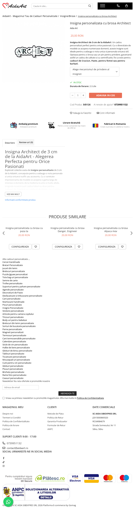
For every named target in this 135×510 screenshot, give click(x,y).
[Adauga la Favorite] (36, 246)
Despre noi (7, 413)
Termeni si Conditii (11, 417)
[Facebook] (3, 458)
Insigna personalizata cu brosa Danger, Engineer (67, 229)
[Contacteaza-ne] (118, 5)
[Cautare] (90, 6)
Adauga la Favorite (81, 112)
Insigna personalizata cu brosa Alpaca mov (111, 229)
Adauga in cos (105, 95)
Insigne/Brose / (68, 16)
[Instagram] (3, 465)
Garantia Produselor (57, 421)
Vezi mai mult (13, 194)
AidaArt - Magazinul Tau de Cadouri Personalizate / (31, 16)
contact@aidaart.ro (17, 448)
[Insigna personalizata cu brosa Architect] (33, 51)
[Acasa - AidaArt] (14, 6)
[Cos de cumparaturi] (126, 5)
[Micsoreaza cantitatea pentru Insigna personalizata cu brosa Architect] (72, 95)
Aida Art (74, 28)
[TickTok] (3, 461)
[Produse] (103, 6)
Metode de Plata (55, 413)
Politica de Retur (55, 417)
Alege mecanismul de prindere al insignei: (91, 71)
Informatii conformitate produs (20, 199)
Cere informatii (107, 112)
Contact (6, 429)
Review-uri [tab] (26, 142)
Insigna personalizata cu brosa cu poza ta (24, 229)
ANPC (50, 429)
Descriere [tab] (10, 142)
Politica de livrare (10, 425)
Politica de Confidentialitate (90, 398)
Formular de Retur (56, 425)
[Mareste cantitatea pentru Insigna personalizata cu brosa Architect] (83, 95)
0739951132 (14, 443)
